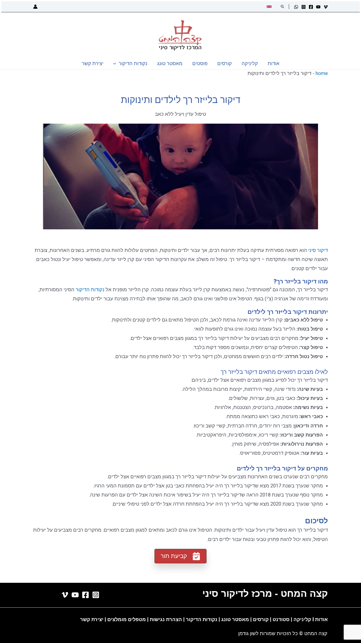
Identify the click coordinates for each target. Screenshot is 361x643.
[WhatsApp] (296, 7)
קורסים (261, 619)
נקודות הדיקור (90, 289)
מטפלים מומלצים (126, 619)
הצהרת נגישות (166, 619)
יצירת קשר (91, 619)
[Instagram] (303, 7)
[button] (282, 6)
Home (322, 73)
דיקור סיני (318, 250)
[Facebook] (311, 7)
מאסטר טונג (234, 619)
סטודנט (281, 619)
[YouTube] (318, 7)
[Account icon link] (35, 6)
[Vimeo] (325, 7)
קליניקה (302, 619)
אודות (321, 619)
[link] (270, 6)
